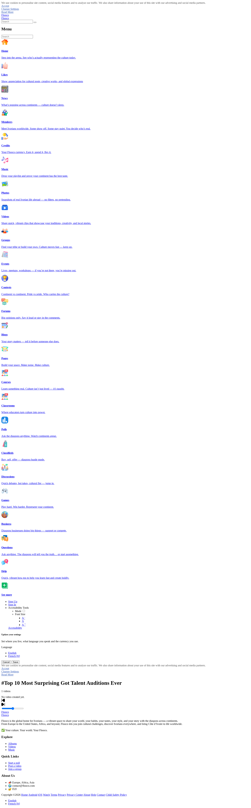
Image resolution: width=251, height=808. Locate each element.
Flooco (5, 15)
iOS (40, 794)
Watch (46, 794)
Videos (12, 746)
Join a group (15, 769)
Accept (5, 5)
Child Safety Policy (116, 794)
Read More (7, 12)
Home (24, 794)
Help (93, 794)
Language (6, 647)
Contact (101, 794)
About (86, 794)
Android (32, 794)
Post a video (14, 765)
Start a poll (14, 762)
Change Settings (10, 9)
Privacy (62, 794)
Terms (54, 794)
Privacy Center (75, 794)
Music (11, 749)
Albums (12, 743)
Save (15, 662)
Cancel (6, 662)
